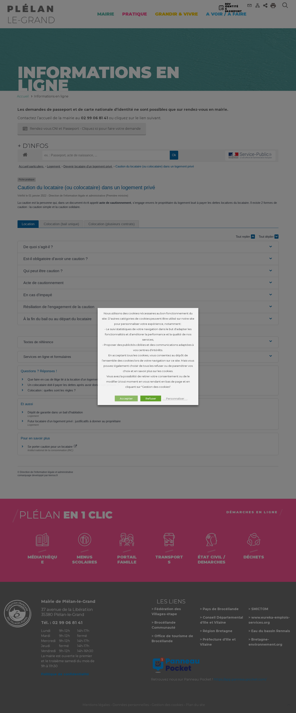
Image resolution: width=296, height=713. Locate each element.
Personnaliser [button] (175, 398)
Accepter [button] (126, 398)
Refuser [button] (150, 398)
